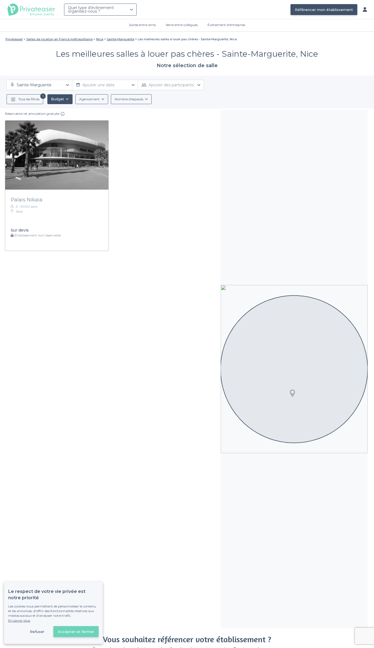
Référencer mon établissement (324, 9)
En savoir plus (19, 620)
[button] (292, 393)
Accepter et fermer (76, 631)
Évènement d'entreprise (226, 25)
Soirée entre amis (142, 25)
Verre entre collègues (182, 25)
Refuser (37, 631)
